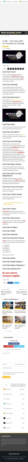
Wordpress (21, 458)
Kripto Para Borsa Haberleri (13, 458)
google (23, 134)
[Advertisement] (14, 17)
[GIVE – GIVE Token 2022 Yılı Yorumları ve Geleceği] (7, 305)
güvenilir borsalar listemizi (17, 100)
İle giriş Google (9, 346)
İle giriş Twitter (20, 346)
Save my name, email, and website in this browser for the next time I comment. (13, 373)
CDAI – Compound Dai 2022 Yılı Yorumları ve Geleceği (21, 293)
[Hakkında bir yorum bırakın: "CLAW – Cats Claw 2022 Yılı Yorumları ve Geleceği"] (7, 66)
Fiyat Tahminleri (5, 46)
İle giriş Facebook (15, 343)
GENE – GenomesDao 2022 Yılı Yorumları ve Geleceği (6, 293)
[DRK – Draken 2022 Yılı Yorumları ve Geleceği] (7, 320)
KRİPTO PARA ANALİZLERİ (14, 453)
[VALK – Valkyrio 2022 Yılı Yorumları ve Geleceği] (20, 320)
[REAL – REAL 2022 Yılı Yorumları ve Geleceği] (20, 305)
